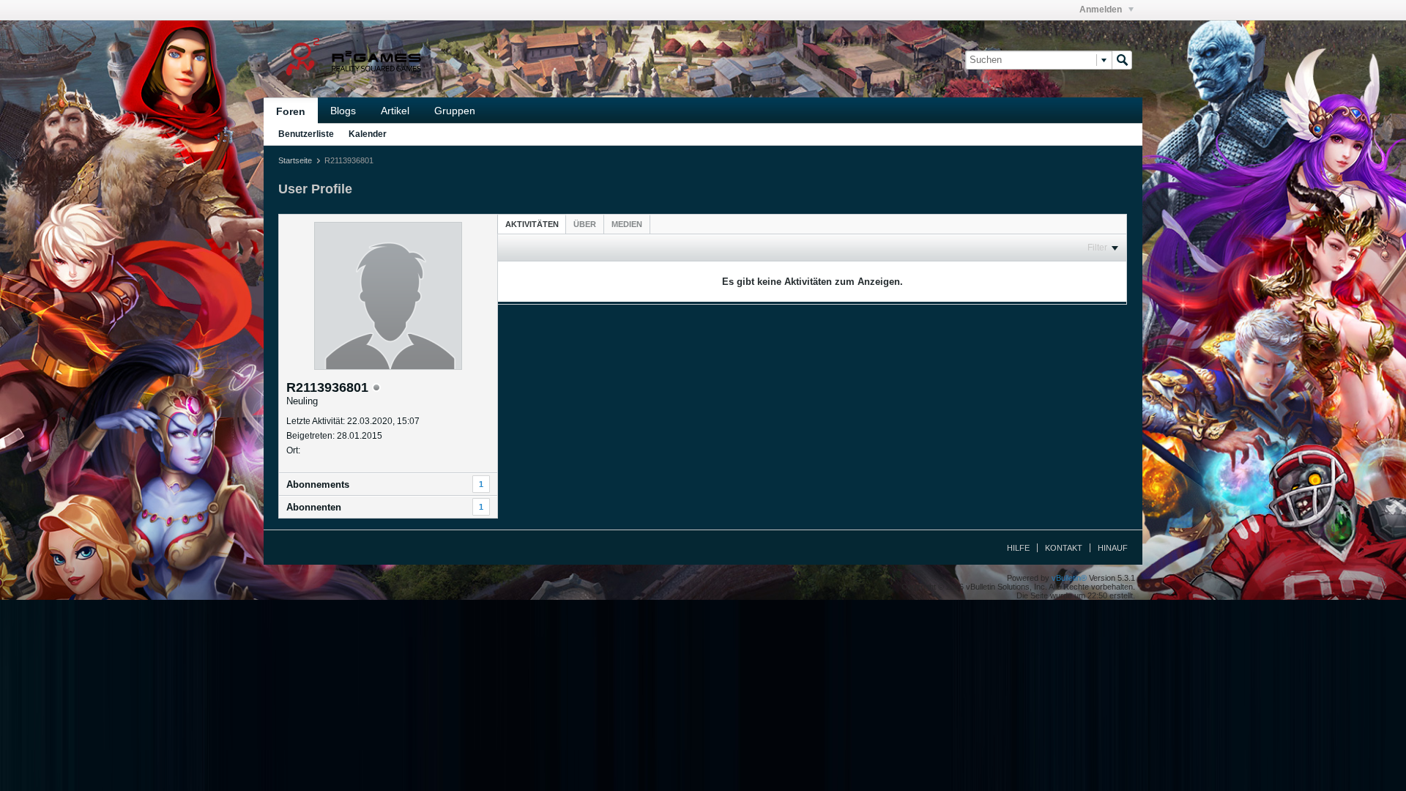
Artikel (395, 110)
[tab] (532, 224)
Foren (290, 111)
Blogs (343, 110)
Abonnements (317, 484)
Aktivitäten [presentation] (532, 224)
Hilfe (1018, 547)
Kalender (368, 134)
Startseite (295, 160)
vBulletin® (1069, 577)
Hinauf (1113, 547)
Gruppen (454, 110)
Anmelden (1101, 9)
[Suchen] (1122, 60)
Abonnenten (313, 507)
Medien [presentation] (626, 224)
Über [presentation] (584, 224)
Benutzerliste (306, 134)
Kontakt (1063, 547)
